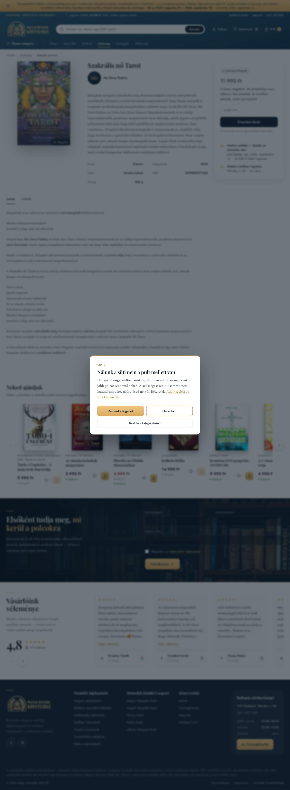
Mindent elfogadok (121, 411)
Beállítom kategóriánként (145, 423)
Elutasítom (169, 411)
